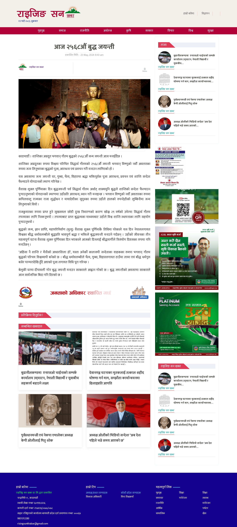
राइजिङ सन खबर (36, 67)
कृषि (128, 30)
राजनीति (84, 30)
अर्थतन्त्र (108, 30)
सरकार (149, 30)
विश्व (190, 30)
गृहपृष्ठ (41, 30)
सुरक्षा (210, 30)
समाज (62, 30)
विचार (171, 30)
